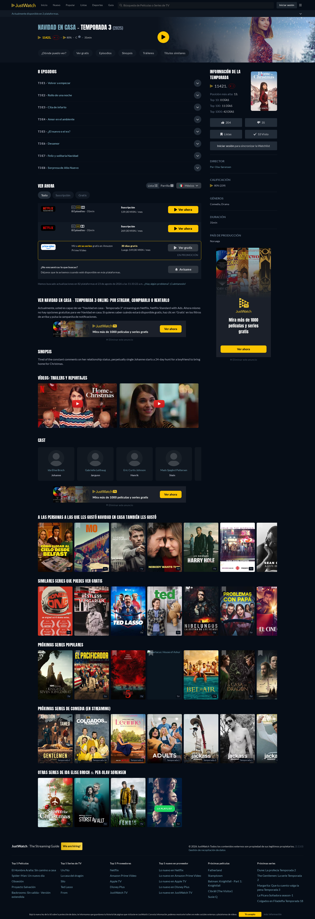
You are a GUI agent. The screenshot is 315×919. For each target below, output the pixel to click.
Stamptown (215, 875)
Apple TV (116, 881)
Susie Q (212, 896)
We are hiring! (72, 846)
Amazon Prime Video (123, 875)
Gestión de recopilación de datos (207, 850)
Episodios (105, 53)
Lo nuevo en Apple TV (172, 881)
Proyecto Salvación (24, 887)
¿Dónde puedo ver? (54, 53)
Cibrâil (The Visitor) (220, 891)
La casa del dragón (72, 875)
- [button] (54, 83)
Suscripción (63, 195)
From (64, 892)
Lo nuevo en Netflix (171, 870)
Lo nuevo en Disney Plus (174, 887)
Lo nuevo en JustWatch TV (175, 892)
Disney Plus (117, 887)
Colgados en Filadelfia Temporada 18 (280, 901)
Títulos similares (174, 53)
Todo (44, 195)
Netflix (114, 870)
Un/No (65, 870)
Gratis (83, 195)
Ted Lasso (67, 887)
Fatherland (215, 870)
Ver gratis (82, 53)
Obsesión (18, 881)
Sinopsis (127, 53)
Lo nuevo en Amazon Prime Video (180, 875)
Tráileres (148, 53)
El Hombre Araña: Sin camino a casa (34, 870)
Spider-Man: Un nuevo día (28, 875)
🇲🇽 (186, 185)
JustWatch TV (119, 892)
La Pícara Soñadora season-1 (275, 895)
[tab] (119, 83)
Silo (63, 881)
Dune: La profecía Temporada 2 (276, 870)
